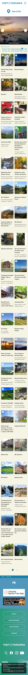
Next (25, 30)
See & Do (8, 577)
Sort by (5, 50)
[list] (25, 49)
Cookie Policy (10, 671)
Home (3, 577)
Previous (2, 30)
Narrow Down (17, 49)
